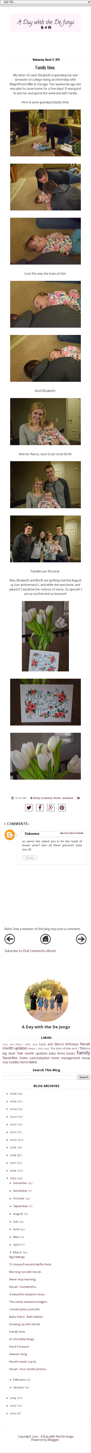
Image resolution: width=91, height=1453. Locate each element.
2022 (13, 1124)
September (20, 1206)
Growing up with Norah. (25, 1324)
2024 (13, 1109)
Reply (30, 858)
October (18, 1198)
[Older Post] (81, 943)
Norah (57, 798)
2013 (13, 1405)
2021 (13, 1132)
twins (32, 1062)
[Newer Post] (9, 943)
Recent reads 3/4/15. (22, 1361)
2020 (13, 1140)
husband (46, 798)
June (16, 1229)
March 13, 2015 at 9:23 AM (71, 833)
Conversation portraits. (25, 1309)
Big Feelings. (17, 1257)
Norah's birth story (38, 1048)
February (19, 1379)
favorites (10, 1058)
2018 (13, 1155)
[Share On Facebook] (40, 808)
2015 (13, 1178)
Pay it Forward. (19, 1346)
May (16, 1237)
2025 (13, 1101)
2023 (13, 1116)
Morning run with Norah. (25, 1272)
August (18, 1214)
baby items (57, 1053)
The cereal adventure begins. (28, 1302)
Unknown (32, 834)
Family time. (17, 1332)
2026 (13, 1093)
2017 (13, 1163)
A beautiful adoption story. (27, 1294)
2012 (13, 1413)
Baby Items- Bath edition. (26, 1317)
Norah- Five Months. (23, 1287)
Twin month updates (32, 1053)
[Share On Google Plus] (51, 808)
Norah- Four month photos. (28, 1369)
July (15, 1221)
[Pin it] (62, 808)
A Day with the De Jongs (57, 1436)
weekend (67, 798)
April (16, 1244)
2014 (13, 1398)
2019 (13, 1147)
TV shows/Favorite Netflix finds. (30, 1264)
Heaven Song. (18, 1354)
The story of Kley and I (64, 1048)
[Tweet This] (29, 808)
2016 (13, 1170)
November (20, 1191)
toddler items (18, 1062)
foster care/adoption (34, 1058)
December (20, 1183)
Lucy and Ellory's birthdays (58, 1044)
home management (65, 1058)
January (18, 1387)
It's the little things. (22, 1339)
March (17, 1252)
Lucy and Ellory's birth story (20, 1044)
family (36, 798)
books (70, 1053)
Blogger (53, 1440)
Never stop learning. (22, 1279)
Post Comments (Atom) (39, 951)
